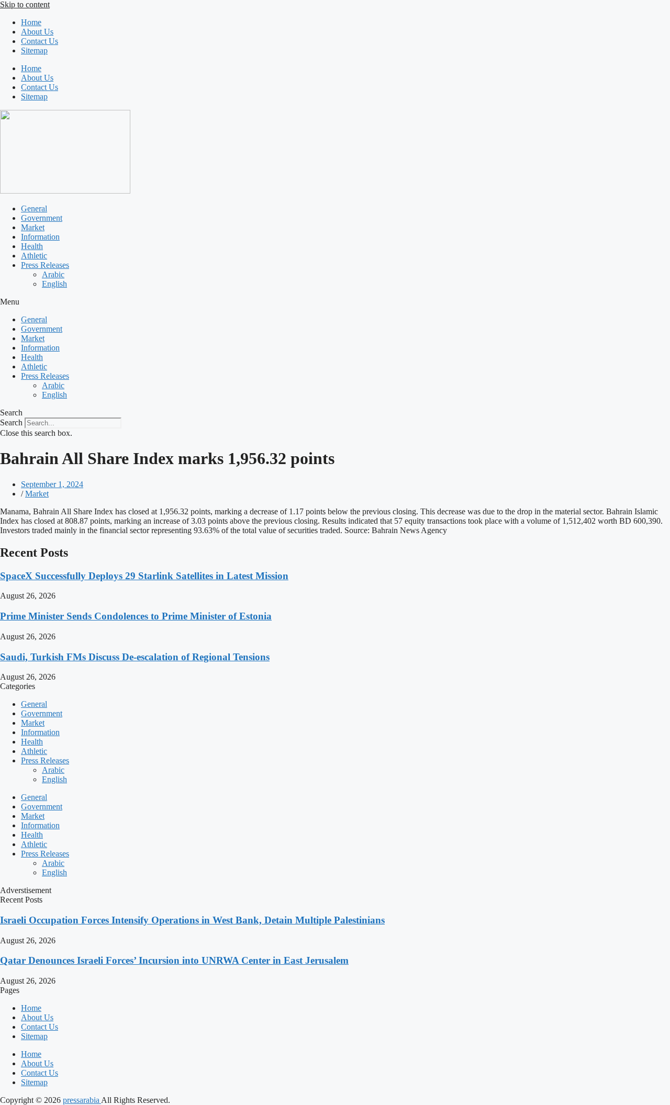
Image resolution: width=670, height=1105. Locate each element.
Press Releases (45, 265)
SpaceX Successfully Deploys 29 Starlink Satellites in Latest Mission (144, 575)
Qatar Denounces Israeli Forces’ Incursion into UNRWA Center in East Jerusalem (174, 960)
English (54, 283)
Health (32, 246)
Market (32, 227)
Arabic (53, 274)
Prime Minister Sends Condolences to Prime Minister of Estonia (136, 616)
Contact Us (39, 41)
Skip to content (25, 4)
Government (41, 217)
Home (31, 22)
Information (40, 236)
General (34, 208)
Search (11, 422)
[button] (335, 302)
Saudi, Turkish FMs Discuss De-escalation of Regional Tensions (135, 656)
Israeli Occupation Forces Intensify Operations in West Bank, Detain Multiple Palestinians (192, 920)
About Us (37, 31)
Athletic (34, 255)
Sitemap (34, 50)
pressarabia (82, 1100)
